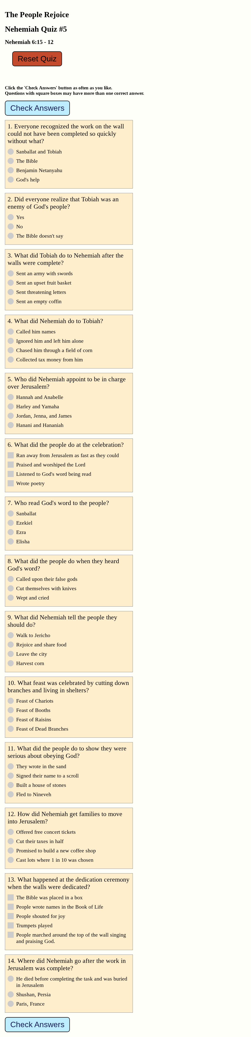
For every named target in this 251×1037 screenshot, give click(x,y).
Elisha (23, 541)
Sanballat (26, 513)
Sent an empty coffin (39, 301)
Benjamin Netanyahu (39, 170)
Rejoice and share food (41, 644)
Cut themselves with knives (46, 588)
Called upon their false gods (46, 579)
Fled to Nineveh (33, 794)
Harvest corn (30, 663)
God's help (27, 180)
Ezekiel (24, 523)
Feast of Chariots (34, 701)
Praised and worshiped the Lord (50, 465)
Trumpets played (34, 925)
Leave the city (31, 654)
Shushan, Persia (33, 994)
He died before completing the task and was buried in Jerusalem (71, 982)
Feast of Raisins (33, 719)
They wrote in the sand (41, 766)
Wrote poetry (30, 483)
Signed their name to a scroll (47, 776)
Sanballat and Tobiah (39, 152)
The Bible (27, 161)
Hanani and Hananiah (39, 425)
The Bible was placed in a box (49, 897)
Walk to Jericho (33, 635)
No (19, 226)
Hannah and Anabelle (39, 397)
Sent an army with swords (44, 273)
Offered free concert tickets (46, 832)
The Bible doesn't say (39, 236)
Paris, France (30, 1004)
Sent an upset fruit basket (43, 283)
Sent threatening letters (41, 292)
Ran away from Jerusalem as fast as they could (67, 455)
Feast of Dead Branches (42, 729)
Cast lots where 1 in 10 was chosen (54, 860)
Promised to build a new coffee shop (56, 850)
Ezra (21, 532)
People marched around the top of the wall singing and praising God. (71, 938)
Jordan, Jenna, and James (44, 416)
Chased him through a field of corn (54, 350)
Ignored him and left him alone (50, 341)
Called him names (36, 331)
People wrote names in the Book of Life (59, 907)
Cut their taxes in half (39, 841)
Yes (20, 217)
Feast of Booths (33, 710)
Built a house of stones (41, 785)
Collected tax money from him (49, 359)
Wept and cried (32, 598)
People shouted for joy (40, 916)
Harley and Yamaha (37, 406)
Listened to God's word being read (53, 474)
